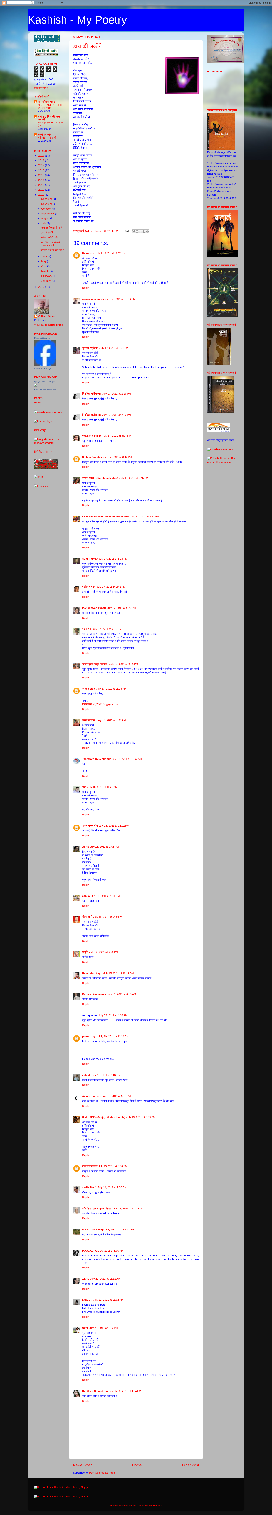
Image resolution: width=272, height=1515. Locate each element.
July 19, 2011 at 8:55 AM (121, 994)
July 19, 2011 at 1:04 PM (106, 1075)
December (47, 199)
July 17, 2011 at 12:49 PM (120, 299)
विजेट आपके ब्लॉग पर (41, 88)
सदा (84, 787)
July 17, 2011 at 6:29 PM (121, 608)
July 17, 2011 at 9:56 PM (123, 664)
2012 (41, 189)
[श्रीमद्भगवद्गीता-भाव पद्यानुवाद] (35, 385)
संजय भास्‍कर (89, 720)
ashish (86, 1075)
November (47, 204)
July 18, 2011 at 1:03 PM (104, 846)
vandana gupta (91, 435)
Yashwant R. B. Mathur (96, 759)
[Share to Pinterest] (147, 231)
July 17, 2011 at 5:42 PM (111, 586)
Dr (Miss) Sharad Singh (96, 1391)
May (44, 261)
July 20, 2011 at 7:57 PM (119, 1229)
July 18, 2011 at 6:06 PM (103, 952)
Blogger (156, 1505)
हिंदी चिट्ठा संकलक (43, 451)
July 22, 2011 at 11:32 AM (108, 1299)
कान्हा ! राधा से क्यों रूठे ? (52, 250)
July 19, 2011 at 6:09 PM (140, 1117)
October (46, 208)
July (44, 223)
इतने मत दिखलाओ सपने (52, 227)
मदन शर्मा (87, 629)
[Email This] (133, 231)
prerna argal (89, 1036)
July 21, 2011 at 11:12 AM (105, 1278)
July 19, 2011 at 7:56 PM (112, 1187)
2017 (41, 165)
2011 (41, 194)
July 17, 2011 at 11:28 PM (111, 688)
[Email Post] (126, 231)
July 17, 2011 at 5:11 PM (144, 516)
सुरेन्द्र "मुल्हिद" (90, 348)
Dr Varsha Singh (92, 973)
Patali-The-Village (93, 1229)
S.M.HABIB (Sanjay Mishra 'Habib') (103, 1117)
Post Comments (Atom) (103, 1472)
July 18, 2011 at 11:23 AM (102, 787)
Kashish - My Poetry (77, 20)
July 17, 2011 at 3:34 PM (116, 435)
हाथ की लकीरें (87, 46)
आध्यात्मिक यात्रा (47, 101)
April (44, 266)
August (45, 218)
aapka (86, 896)
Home (137, 1465)
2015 (41, 175)
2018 (41, 160)
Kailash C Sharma (42, 338)
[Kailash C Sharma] (45, 365)
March (45, 271)
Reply (85, 287)
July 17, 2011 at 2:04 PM (113, 348)
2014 (41, 180)
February (47, 275)
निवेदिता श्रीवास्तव (91, 393)
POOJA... (87, 1250)
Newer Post (82, 1465)
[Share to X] (140, 231)
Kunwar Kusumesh (94, 994)
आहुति (85, 952)
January (46, 280)
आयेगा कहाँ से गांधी (49, 237)
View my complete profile (48, 324)
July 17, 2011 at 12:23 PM (110, 253)
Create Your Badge (42, 368)
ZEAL (85, 1278)
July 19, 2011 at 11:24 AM (113, 1036)
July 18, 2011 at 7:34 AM (111, 720)
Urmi (85, 1328)
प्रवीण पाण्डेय (88, 586)
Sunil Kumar (90, 558)
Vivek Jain (88, 688)
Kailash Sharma (48, 316)
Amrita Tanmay (91, 1096)
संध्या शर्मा (87, 916)
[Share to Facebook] (144, 231)
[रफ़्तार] (38, 476)
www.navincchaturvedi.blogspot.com (105, 516)
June (44, 256)
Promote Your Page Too (45, 389)
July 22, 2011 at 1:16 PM (103, 1328)
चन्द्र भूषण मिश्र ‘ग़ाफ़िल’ (95, 664)
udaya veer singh (93, 299)
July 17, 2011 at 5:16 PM (113, 558)
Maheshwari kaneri (94, 608)
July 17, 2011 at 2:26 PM (116, 393)
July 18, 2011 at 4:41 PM (105, 896)
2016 (41, 170)
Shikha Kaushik (92, 457)
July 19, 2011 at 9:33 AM (113, 1015)
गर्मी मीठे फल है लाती (47, 137)
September (48, 213)
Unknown (88, 253)
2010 (41, 287)
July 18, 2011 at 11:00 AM (127, 759)
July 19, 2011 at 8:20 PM (127, 1208)
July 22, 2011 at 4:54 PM (126, 1391)
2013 (41, 185)
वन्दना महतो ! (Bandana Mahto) (100, 478)
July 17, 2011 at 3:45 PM (133, 478)
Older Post (190, 1465)
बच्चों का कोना (45, 134)
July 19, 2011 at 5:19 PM (116, 1096)
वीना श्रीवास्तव (89, 1166)
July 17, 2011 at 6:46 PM (107, 629)
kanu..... (87, 1299)
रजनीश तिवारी (89, 1187)
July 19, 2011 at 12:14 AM (118, 973)
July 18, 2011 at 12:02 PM (114, 825)
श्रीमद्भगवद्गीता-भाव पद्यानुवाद (44, 382)
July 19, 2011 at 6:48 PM (112, 1166)
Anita (85, 846)
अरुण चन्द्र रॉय (90, 825)
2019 (41, 155)
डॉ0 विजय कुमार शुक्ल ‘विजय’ (97, 1208)
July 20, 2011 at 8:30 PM (109, 1250)
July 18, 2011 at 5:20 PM (107, 916)
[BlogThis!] (137, 231)
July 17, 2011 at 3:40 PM (117, 457)
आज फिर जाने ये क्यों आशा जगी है (50, 244)
